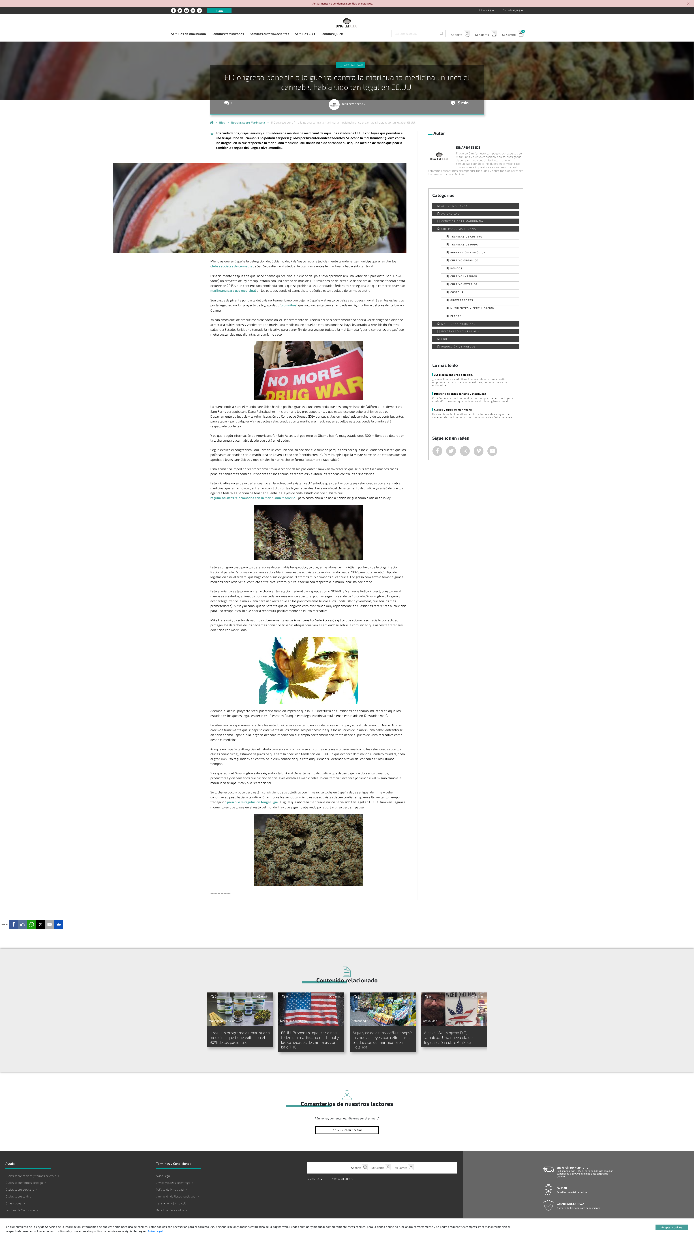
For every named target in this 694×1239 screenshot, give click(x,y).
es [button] (489, 10)
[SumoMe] (58, 924)
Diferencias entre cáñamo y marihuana (460, 393)
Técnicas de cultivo (466, 236)
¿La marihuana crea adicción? (454, 374)
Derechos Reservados (170, 1210)
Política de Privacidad (170, 1189)
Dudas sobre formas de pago (24, 1182)
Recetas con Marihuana (460, 331)
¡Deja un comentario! (347, 1130)
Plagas (456, 316)
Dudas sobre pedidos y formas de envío (30, 1175)
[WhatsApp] (31, 924)
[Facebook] (13, 924)
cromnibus (288, 305)
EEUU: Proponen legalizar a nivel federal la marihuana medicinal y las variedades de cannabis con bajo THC (310, 1039)
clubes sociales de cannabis (231, 266)
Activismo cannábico (458, 206)
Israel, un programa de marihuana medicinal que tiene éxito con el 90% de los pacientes (240, 1037)
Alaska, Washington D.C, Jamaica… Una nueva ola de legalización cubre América (448, 1037)
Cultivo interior (463, 276)
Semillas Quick (332, 34)
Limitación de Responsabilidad (175, 1196)
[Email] (49, 924)
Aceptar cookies (671, 1227)
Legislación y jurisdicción (172, 1203)
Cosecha (457, 292)
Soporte (456, 34)
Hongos (456, 268)
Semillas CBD (305, 34)
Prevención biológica (467, 252)
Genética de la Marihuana (462, 221)
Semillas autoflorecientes (269, 34)
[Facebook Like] (22, 924)
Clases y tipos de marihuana (453, 409)
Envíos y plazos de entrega (173, 1182)
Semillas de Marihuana (20, 1210)
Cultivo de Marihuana (458, 228)
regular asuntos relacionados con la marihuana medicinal (253, 498)
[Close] (688, 4)
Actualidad (353, 65)
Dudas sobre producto (19, 1189)
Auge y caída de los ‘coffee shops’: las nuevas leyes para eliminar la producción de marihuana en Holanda (382, 1039)
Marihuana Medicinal (458, 323)
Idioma (483, 10)
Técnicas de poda (464, 244)
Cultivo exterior (464, 284)
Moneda (507, 10)
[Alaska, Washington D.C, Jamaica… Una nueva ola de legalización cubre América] (454, 1009)
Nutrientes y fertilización (472, 308)
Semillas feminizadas (228, 34)
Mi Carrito (509, 34)
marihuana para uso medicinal (233, 290)
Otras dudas (13, 1203)
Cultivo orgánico (464, 260)
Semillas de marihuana (188, 34)
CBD (444, 338)
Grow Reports (461, 300)
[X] (40, 924)
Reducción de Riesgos (458, 346)
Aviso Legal (163, 1175)
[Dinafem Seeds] (347, 23)
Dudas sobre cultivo (18, 1196)
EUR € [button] (517, 10)
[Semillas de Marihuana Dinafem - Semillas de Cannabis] (211, 122)
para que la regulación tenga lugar (252, 802)
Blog (219, 10)
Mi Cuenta (482, 34)
